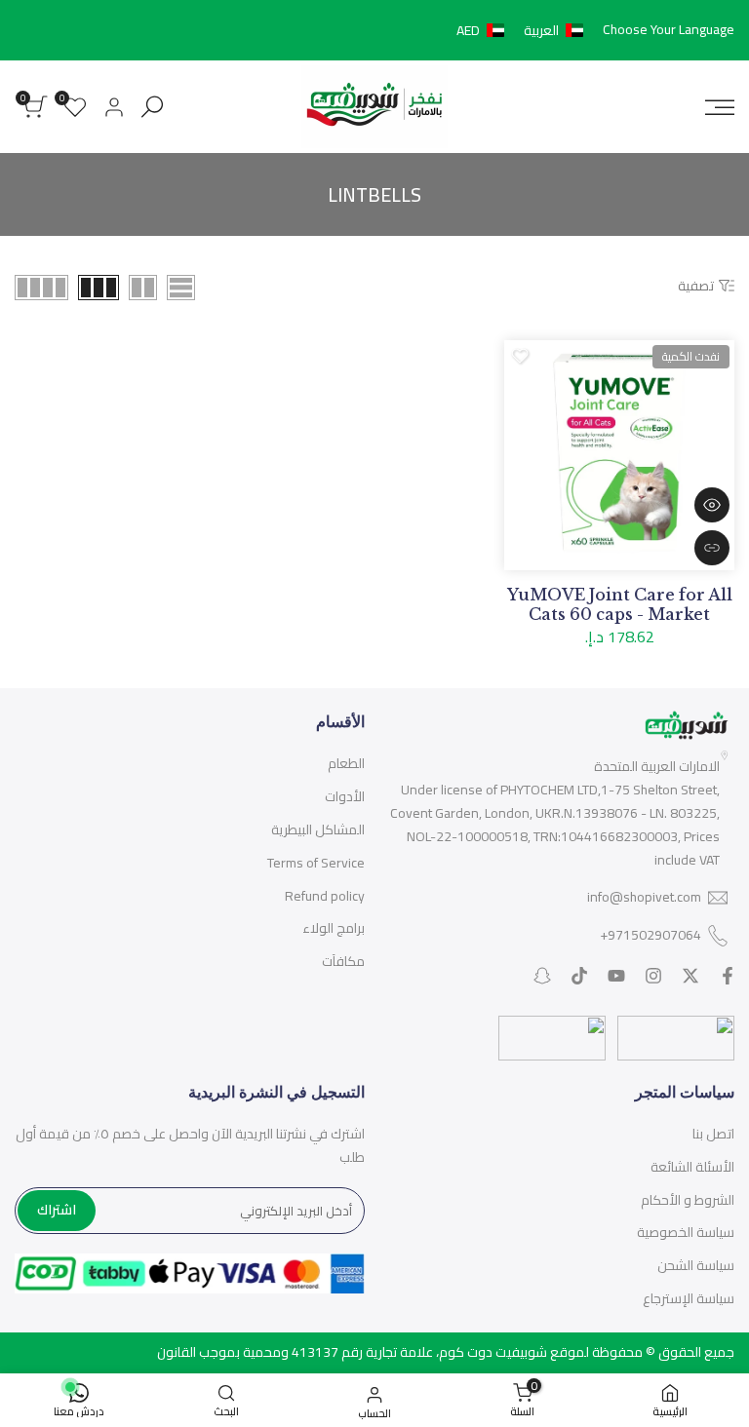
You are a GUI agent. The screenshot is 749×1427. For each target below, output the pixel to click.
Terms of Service (316, 862)
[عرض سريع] (711, 504)
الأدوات (345, 796)
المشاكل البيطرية (318, 829)
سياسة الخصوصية (685, 1232)
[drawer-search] (152, 107)
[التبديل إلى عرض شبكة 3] (98, 287)
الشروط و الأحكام (687, 1200)
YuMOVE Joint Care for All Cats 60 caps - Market (619, 604)
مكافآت (343, 961)
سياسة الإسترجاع (688, 1298)
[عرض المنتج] (711, 547)
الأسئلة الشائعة (692, 1166)
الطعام (346, 763)
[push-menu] (719, 107)
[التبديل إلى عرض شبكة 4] (41, 287)
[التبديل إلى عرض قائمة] (181, 287)
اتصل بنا (713, 1133)
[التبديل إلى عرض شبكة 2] (143, 287)
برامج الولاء (333, 928)
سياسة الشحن (695, 1265)
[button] (523, 30)
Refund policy (325, 895)
